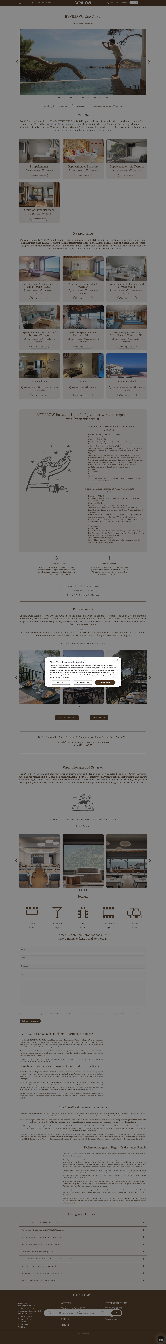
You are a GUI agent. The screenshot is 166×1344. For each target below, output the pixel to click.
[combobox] (118, 660)
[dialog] (83, 672)
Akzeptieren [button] (105, 682)
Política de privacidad (62, 677)
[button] (83, 682)
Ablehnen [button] (61, 682)
